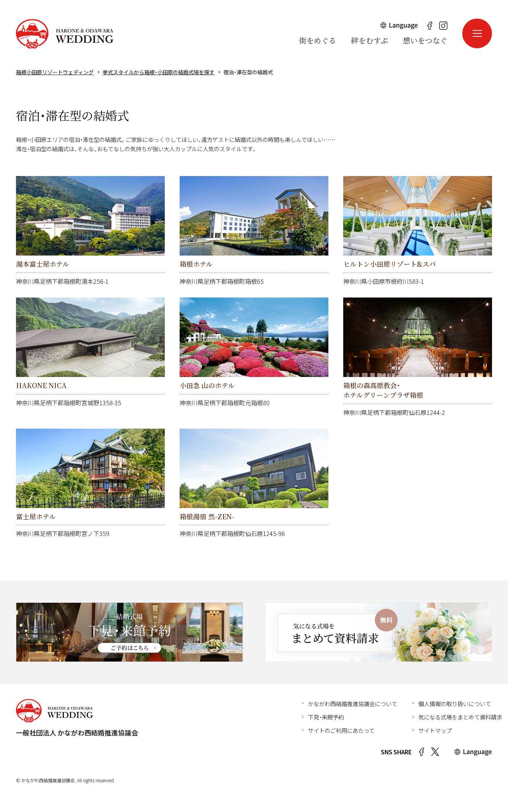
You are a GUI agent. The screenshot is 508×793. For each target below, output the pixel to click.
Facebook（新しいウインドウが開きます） (429, 26)
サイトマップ (435, 730)
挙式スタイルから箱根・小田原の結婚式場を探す (159, 72)
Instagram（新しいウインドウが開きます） (443, 26)
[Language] (399, 27)
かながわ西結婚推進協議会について (352, 703)
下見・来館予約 (326, 717)
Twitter (435, 752)
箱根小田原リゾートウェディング (64, 34)
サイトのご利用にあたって (341, 730)
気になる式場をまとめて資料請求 (460, 717)
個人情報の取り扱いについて (454, 703)
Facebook (421, 752)
